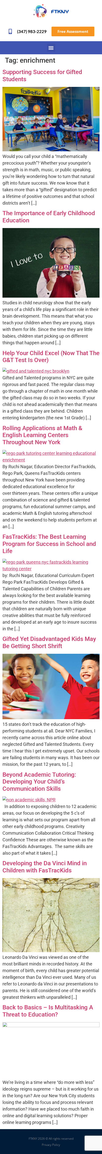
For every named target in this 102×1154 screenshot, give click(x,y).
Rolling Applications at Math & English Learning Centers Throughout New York (42, 435)
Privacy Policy (51, 1145)
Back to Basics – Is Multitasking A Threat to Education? (47, 1011)
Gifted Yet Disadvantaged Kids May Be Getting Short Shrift (49, 642)
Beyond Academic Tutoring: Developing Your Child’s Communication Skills (39, 781)
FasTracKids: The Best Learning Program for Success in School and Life (49, 544)
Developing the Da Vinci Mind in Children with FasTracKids (44, 867)
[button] (51, 48)
